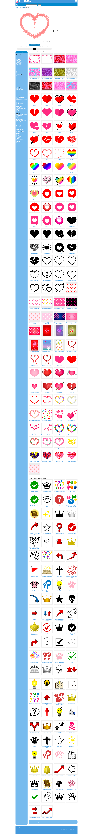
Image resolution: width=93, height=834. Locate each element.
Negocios (18, 141)
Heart (24, 7)
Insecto (17, 98)
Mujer (17, 129)
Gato (17, 80)
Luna (25, 75)
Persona (22, 125)
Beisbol (17, 135)
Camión (21, 114)
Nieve (20, 78)
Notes (21, 139)
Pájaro (17, 96)
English (19, 827)
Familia (17, 125)
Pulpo (17, 102)
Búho (21, 96)
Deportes (18, 133)
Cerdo (17, 85)
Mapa (17, 122)
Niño (17, 128)
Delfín (21, 103)
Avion (17, 115)
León (17, 88)
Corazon (18, 120)
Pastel (17, 110)
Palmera (23, 74)
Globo (21, 121)
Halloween (18, 60)
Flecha (24, 120)
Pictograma (18, 131)
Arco (22, 120)
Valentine (18, 61)
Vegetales (18, 107)
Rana (17, 94)
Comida (17, 106)
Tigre (20, 88)
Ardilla (17, 90)
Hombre (21, 129)
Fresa (25, 108)
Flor (17, 71)
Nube (17, 78)
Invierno (18, 70)
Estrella (17, 76)
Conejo (17, 91)
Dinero (17, 142)
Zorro (21, 90)
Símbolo (21, 119)
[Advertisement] (65, 19)
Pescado (18, 101)
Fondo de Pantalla (20, 145)
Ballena (17, 103)
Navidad (18, 56)
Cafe (22, 111)
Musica (17, 139)
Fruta (17, 108)
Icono (17, 119)
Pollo (17, 97)
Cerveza (18, 111)
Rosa (17, 72)
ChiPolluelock (22, 97)
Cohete (20, 115)
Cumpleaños (19, 62)
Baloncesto (18, 136)
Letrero (17, 124)
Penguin (18, 104)
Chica (20, 128)
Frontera (18, 144)
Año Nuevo (18, 63)
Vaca (21, 85)
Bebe (17, 126)
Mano (23, 131)
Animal (17, 79)
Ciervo (17, 87)
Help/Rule (28, 827)
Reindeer (18, 59)
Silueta (17, 146)
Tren (17, 117)
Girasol (17, 73)
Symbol (21, 7)
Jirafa (22, 89)
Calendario (18, 64)
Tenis (17, 138)
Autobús (25, 114)
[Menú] (76, 2)
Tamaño (21, 75)
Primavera (18, 66)
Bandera (21, 122)
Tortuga (21, 94)
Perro (17, 81)
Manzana (21, 108)
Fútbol (17, 134)
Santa (22, 56)
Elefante (18, 89)
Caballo (24, 85)
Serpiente (18, 95)
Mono (17, 84)
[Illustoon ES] (23, 2)
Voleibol (18, 137)
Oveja (21, 87)
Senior (17, 130)
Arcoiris (24, 78)
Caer (17, 69)
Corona (17, 121)
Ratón (17, 92)
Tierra (17, 75)
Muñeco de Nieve (19, 58)
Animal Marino (19, 100)
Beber (21, 106)
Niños (20, 126)
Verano (17, 67)
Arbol (17, 74)
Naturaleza (20, 71)
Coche (17, 114)
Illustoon (17, 7)
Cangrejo (22, 101)
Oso (17, 82)
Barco (17, 116)
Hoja (20, 74)
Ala (24, 121)
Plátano (17, 109)
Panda (17, 83)
